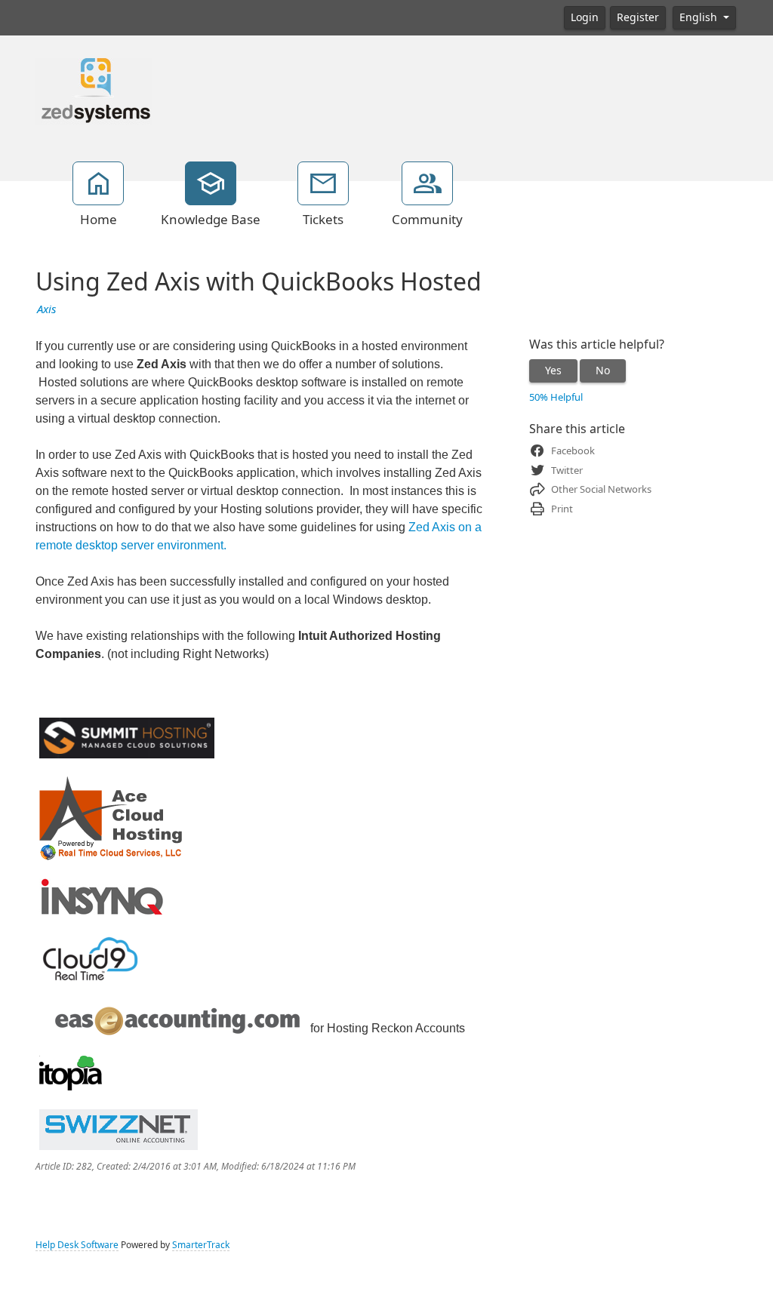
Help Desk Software (77, 1245)
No (603, 370)
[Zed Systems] (93, 89)
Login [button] (585, 17)
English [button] (699, 17)
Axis (46, 309)
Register (638, 17)
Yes (553, 370)
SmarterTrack (200, 1245)
